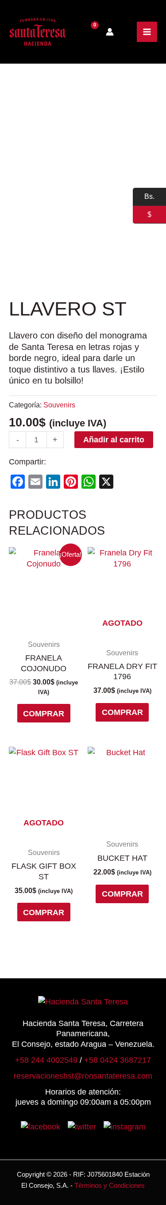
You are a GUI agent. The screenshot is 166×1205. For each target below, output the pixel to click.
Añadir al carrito (113, 439)
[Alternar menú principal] (147, 32)
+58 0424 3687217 (117, 1059)
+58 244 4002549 (46, 1059)
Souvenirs (59, 405)
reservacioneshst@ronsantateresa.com (83, 1075)
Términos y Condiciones (109, 1185)
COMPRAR (43, 713)
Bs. (143, 197)
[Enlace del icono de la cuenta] (110, 32)
